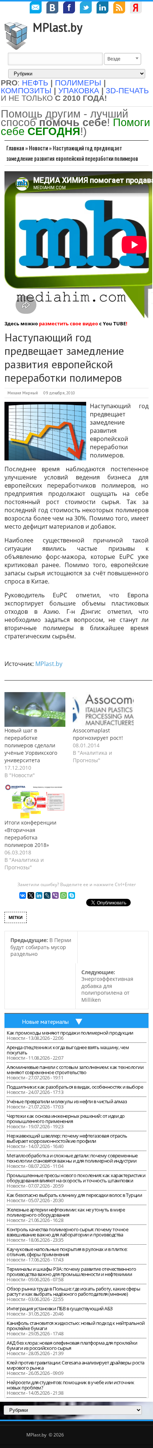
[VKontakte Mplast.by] (52, 8)
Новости (38, 148)
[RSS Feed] (119, 8)
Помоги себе (75, 126)
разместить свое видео (68, 323)
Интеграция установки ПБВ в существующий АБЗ (60, 1308)
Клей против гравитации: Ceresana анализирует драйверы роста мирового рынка (75, 1365)
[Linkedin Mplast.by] (102, 8)
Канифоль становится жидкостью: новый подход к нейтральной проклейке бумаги (76, 1326)
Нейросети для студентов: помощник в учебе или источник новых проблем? (70, 1385)
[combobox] (122, 59)
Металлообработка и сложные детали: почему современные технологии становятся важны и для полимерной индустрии (72, 1158)
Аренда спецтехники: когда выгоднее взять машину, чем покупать (68, 1050)
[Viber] (55, 895)
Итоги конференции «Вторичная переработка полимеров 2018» (30, 833)
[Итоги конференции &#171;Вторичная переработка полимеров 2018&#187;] (34, 801)
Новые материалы (45, 1021)
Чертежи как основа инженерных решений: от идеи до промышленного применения (66, 1119)
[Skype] (71, 895)
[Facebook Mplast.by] (69, 8)
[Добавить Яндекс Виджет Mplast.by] (136, 8)
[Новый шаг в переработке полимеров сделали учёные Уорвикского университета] (34, 709)
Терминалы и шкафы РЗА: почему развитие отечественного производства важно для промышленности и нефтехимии (71, 1271)
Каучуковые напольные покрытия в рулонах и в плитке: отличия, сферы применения (67, 1252)
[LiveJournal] (47, 895)
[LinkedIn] (39, 895)
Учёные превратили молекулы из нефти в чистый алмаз (67, 1101)
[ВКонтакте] (22, 895)
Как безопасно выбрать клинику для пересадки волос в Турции (74, 1195)
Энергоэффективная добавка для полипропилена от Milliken (107, 986)
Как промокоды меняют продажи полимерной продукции (70, 1032)
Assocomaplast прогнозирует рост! (98, 734)
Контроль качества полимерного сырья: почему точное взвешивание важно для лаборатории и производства (67, 1232)
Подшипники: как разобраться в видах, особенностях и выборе (75, 1086)
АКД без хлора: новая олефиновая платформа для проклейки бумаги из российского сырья (72, 1345)
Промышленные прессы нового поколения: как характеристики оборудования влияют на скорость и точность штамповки (76, 1178)
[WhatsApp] (63, 895)
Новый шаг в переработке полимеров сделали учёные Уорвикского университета (30, 745)
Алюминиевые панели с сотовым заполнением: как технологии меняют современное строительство (75, 1070)
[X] (30, 895)
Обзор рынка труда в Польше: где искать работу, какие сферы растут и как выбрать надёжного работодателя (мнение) (73, 1291)
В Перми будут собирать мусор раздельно (40, 946)
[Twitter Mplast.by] (86, 8)
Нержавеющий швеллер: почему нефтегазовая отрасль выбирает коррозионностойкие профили (67, 1138)
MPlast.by (57, 27)
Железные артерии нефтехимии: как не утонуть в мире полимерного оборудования (66, 1212)
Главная (15, 148)
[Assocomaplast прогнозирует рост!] (103, 709)
